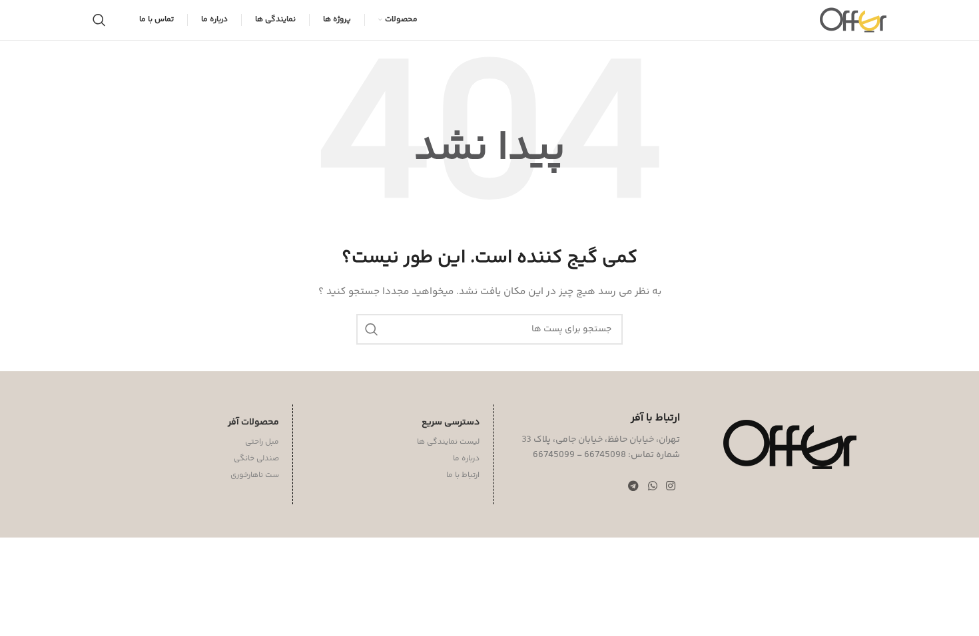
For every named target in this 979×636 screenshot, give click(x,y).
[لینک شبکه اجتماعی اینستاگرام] (670, 487)
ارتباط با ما (463, 475)
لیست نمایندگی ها (448, 442)
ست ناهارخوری (254, 475)
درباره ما (466, 458)
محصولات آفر (253, 422)
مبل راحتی (262, 442)
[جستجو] (99, 20)
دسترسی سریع (451, 422)
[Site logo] (853, 20)
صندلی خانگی (256, 458)
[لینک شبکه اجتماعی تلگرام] (633, 487)
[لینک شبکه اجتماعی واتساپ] (652, 487)
